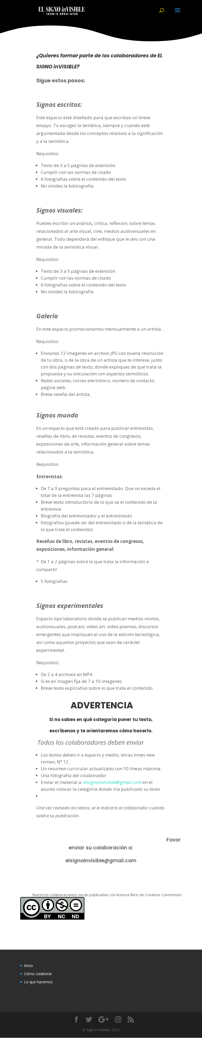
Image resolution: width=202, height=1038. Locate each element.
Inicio (28, 965)
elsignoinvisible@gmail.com (112, 782)
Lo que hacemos (38, 981)
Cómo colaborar (38, 973)
